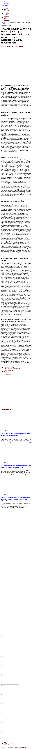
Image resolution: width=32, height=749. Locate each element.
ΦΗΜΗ (5, 17)
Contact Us (6, 744)
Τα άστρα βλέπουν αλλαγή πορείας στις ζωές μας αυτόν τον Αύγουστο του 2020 (16, 466)
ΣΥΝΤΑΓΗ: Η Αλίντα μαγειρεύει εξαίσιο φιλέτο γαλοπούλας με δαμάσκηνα (16, 434)
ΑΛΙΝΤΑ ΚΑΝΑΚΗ (9, 367)
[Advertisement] (16, 65)
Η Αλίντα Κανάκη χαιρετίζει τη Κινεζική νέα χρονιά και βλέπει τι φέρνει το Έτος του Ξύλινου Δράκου (15, 499)
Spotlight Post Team (8, 743)
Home (5, 742)
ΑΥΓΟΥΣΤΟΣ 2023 (8, 370)
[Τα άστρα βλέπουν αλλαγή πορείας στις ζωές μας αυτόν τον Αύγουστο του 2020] (16, 461)
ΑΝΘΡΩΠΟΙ (7, 12)
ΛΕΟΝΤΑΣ (6, 372)
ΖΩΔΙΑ (5, 371)
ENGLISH (6, 20)
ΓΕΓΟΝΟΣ (6, 10)
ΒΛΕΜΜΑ (6, 16)
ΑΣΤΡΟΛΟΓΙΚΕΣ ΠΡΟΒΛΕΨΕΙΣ (12, 368)
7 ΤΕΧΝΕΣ (6, 14)
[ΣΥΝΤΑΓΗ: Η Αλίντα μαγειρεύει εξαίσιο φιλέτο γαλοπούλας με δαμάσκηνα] (16, 429)
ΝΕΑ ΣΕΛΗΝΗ (7, 374)
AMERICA (6, 13)
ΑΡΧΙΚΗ (6, 8)
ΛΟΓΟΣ (6, 9)
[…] (30, 442)
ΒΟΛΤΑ (6, 18)
